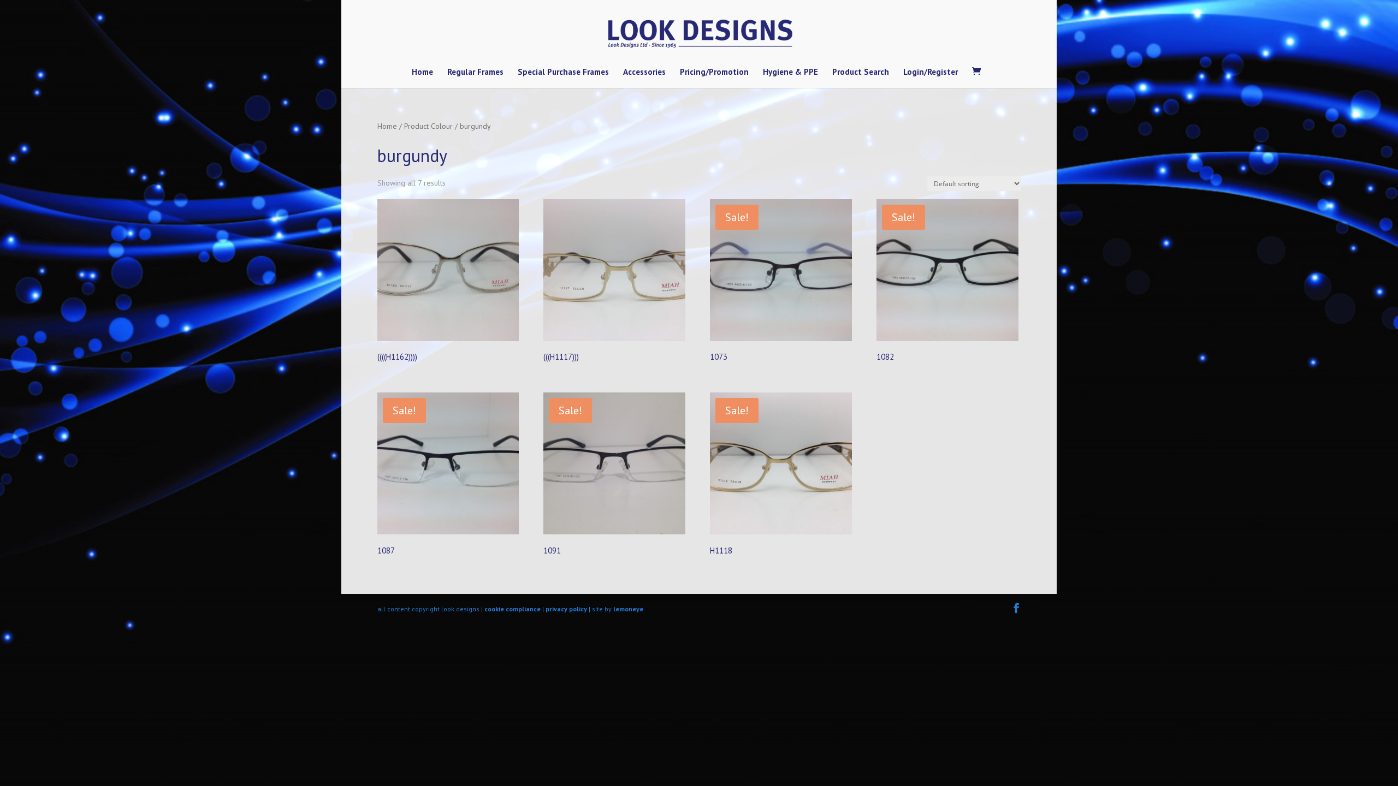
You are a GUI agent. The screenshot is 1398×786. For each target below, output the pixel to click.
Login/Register (930, 72)
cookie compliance (512, 609)
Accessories (644, 72)
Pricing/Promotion (714, 72)
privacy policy (566, 609)
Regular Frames (475, 72)
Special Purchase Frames (563, 72)
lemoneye (628, 609)
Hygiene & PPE (790, 72)
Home (422, 72)
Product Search (860, 72)
